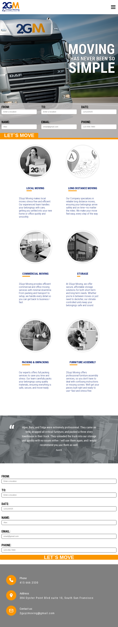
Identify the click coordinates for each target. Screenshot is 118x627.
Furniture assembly (83, 362)
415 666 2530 (29, 582)
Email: (45, 122)
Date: (85, 107)
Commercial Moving (35, 273)
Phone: (86, 122)
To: (43, 107)
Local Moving (35, 188)
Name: (6, 122)
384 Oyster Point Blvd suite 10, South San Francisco (56, 597)
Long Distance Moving (82, 188)
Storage (82, 273)
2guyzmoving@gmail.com (37, 613)
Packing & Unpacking (35, 362)
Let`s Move (19, 135)
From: (6, 107)
